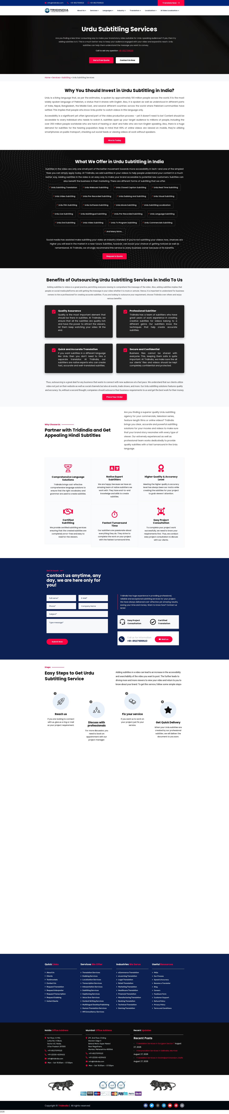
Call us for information (139, 637)
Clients (50, 976)
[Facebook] (145, 1105)
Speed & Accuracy (161, 980)
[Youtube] (170, 1105)
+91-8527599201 (125, 50)
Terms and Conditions (163, 1008)
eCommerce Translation (128, 972)
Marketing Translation (127, 987)
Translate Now (169, 3)
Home (47, 77)
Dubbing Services (90, 976)
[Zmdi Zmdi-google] (182, 1105)
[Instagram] (158, 1105)
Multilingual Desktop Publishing (95, 1005)
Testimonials (52, 980)
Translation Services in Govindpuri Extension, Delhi (159, 1057)
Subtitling (66, 77)
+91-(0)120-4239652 (56, 1055)
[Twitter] (152, 1105)
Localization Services (91, 980)
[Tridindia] (57, 10)
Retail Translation (125, 983)
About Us (50, 972)
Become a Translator (162, 983)
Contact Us (51, 983)
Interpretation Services (92, 987)
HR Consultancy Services (93, 1012)
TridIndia (63, 1105)
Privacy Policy (159, 1005)
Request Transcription (56, 994)
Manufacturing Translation (129, 997)
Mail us (165, 639)
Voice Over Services (91, 997)
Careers (157, 990)
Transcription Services (92, 983)
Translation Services (91, 972)
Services (56, 77)
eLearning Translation (127, 976)
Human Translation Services (94, 1008)
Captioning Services (91, 994)
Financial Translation (127, 994)
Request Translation (55, 987)
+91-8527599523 (96, 3)
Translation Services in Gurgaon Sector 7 (155, 1043)
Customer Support (161, 998)
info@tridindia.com (55, 3)
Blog (156, 987)
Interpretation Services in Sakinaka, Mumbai (156, 1050)
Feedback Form (160, 994)
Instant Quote (52, 1001)
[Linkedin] (164, 1105)
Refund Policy (159, 1001)
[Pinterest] (176, 1105)
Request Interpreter (55, 990)
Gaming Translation (126, 1008)
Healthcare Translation (128, 990)
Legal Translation (125, 980)
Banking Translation (126, 1001)
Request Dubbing (54, 997)
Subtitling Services (90, 990)
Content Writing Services (93, 1001)
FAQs (156, 973)
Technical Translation (127, 1005)
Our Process (159, 976)
